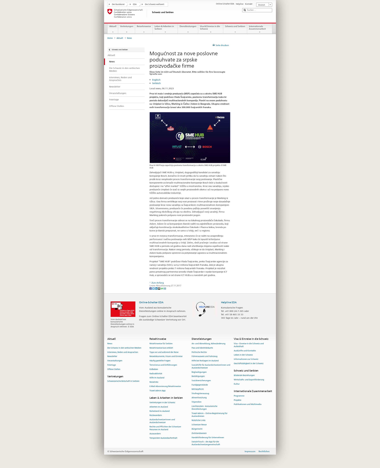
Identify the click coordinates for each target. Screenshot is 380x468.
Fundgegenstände (200, 385)
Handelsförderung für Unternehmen (208, 437)
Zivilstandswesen (199, 433)
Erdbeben (153, 369)
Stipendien (196, 402)
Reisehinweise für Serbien (160, 343)
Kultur (237, 384)
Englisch (156, 79)
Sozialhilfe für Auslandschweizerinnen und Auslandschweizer (211, 366)
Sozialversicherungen (201, 380)
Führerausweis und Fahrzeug (204, 356)
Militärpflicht (198, 389)
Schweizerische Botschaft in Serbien (123, 381)
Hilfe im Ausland (156, 378)
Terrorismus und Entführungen (163, 365)
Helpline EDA (229, 302)
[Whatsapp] (162, 288)
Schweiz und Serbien (235, 26)
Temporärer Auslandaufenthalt (163, 438)
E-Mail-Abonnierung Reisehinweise (165, 386)
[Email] (165, 288)
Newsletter (112, 356)
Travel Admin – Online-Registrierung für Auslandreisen (209, 414)
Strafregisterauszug (200, 393)
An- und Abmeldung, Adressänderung (208, 343)
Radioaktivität (155, 373)
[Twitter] (153, 288)
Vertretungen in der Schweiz (162, 402)
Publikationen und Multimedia (247, 404)
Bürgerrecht (197, 429)
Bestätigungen (198, 376)
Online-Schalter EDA (151, 302)
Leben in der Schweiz (243, 355)
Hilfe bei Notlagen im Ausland (205, 360)
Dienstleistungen (188, 26)
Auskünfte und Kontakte (245, 351)
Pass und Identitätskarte (202, 348)
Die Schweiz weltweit (154, 4)
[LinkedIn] (156, 288)
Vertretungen (126, 26)
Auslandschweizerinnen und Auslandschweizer (162, 420)
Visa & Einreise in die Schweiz (210, 27)
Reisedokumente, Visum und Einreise (165, 356)
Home (110, 38)
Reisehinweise (144, 26)
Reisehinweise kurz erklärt (161, 348)
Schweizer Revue (199, 424)
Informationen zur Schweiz (246, 359)
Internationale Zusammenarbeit (257, 27)
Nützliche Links (198, 420)
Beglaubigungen (199, 372)
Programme (239, 396)
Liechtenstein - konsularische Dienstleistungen (204, 407)
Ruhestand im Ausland (159, 411)
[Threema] (159, 288)
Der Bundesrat (118, 4)
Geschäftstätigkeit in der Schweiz (248, 363)
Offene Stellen (113, 369)
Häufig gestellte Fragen (159, 360)
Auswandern (155, 434)
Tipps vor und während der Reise (163, 352)
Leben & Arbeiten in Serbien (164, 27)
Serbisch (156, 83)
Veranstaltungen (114, 360)
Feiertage (111, 365)
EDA (135, 4)
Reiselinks (153, 382)
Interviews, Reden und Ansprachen (122, 352)
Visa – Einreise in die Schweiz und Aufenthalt (249, 344)
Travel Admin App (157, 390)
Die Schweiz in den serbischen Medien (124, 348)
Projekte (237, 400)
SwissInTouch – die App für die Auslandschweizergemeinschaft (206, 443)
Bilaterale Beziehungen (244, 375)
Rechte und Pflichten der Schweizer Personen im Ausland (165, 428)
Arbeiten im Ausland (158, 407)
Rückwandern (155, 415)
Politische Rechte (199, 352)
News (109, 343)
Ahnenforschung (199, 398)
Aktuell (112, 26)
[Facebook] (150, 288)
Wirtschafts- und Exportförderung (249, 379)
